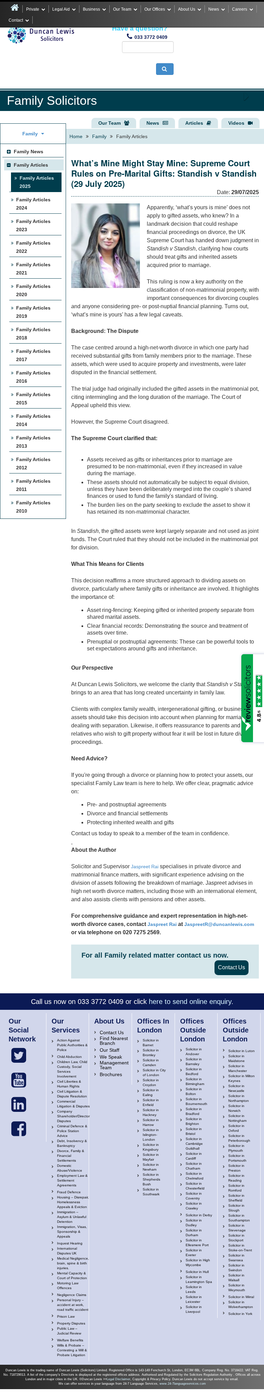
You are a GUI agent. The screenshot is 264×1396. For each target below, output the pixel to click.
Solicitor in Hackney (151, 1112)
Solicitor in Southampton (239, 1218)
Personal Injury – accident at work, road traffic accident (72, 1304)
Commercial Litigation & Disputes (73, 1103)
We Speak (111, 1056)
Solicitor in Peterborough (239, 1138)
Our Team (122, 9)
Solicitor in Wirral (241, 1297)
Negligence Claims (71, 1295)
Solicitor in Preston (236, 1168)
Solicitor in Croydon (151, 1082)
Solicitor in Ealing (151, 1092)
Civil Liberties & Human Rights (69, 1084)
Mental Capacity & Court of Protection (72, 1275)
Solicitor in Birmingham (195, 1081)
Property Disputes (71, 1323)
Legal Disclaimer (118, 1379)
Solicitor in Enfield (151, 1102)
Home (75, 136)
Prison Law (66, 1316)
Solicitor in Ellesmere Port (197, 1242)
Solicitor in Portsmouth (237, 1158)
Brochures (111, 1074)
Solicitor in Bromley (151, 1052)
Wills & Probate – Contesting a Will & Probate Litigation (72, 1350)
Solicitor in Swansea (236, 1257)
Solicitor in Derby (199, 1215)
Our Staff (109, 1050)
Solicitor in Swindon (236, 1267)
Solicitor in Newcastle (236, 1088)
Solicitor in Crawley (194, 1206)
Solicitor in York (240, 1314)
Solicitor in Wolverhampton (240, 1304)
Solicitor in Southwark (151, 1191)
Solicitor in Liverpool (194, 1309)
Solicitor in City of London (154, 1072)
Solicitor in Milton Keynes (241, 1078)
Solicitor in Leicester (194, 1299)
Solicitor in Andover (194, 1051)
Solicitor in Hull (197, 1272)
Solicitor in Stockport (236, 1237)
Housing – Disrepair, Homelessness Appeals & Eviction (73, 1202)
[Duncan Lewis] (19, 1055)
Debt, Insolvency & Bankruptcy (72, 1143)
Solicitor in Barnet (151, 1042)
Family (99, 136)
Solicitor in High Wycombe (198, 1262)
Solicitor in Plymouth (236, 1148)
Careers (239, 9)
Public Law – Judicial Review (69, 1331)
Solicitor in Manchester (237, 1068)
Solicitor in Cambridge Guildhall (194, 1143)
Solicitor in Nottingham (237, 1118)
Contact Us (231, 967)
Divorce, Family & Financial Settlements (70, 1155)
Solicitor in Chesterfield (195, 1186)
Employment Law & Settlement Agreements (72, 1180)
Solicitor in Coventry (194, 1196)
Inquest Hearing (69, 1243)
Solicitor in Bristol (194, 1131)
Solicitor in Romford (236, 1188)
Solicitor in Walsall (236, 1277)
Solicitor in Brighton (194, 1121)
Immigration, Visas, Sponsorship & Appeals (72, 1231)
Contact (16, 20)
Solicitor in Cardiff (194, 1156)
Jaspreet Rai (144, 866)
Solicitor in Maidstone (236, 1058)
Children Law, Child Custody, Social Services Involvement (72, 1069)
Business (91, 9)
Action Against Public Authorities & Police (72, 1045)
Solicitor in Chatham (194, 1166)
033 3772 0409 (150, 37)
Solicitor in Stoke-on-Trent (240, 1247)
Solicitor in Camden (151, 1062)
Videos (236, 123)
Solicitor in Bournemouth (196, 1101)
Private (32, 9)
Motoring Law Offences (67, 1285)
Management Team (114, 1065)
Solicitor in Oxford (236, 1128)
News (213, 9)
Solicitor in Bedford (194, 1071)
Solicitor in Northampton (238, 1098)
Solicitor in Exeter (194, 1252)
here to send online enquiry (190, 1001)
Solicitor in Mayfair (151, 1157)
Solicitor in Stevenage (237, 1228)
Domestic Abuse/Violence (69, 1168)
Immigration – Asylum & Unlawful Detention (71, 1217)
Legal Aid (61, 9)
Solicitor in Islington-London (151, 1134)
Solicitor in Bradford (194, 1111)
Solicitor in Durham (194, 1232)
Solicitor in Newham (151, 1167)
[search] (165, 69)
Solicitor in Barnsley (194, 1061)
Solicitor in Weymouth (236, 1287)
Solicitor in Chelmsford (195, 1176)
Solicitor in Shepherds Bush (151, 1179)
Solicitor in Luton (241, 1051)
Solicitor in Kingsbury (151, 1147)
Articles (194, 123)
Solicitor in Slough (236, 1208)
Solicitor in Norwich (236, 1108)
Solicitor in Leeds (194, 1289)
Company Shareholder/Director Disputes (73, 1116)
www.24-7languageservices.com (183, 1383)
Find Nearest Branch (114, 1041)
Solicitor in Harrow (151, 1122)
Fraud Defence (69, 1192)
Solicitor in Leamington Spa (199, 1279)
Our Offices (154, 9)
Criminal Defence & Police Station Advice (72, 1131)
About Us (186, 9)
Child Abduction (69, 1057)
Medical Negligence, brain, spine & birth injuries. (73, 1263)
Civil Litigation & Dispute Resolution (72, 1094)
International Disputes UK (67, 1251)
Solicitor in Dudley (194, 1222)
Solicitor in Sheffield (236, 1198)
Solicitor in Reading (236, 1178)
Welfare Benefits (70, 1340)
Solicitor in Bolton (194, 1091)
